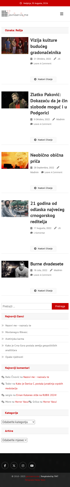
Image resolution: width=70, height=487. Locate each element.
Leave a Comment (42, 63)
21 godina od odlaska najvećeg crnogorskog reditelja (47, 212)
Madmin (60, 119)
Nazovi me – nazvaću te (18, 325)
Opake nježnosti (14, 357)
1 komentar (39, 232)
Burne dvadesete (46, 264)
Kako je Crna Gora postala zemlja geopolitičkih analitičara (31, 348)
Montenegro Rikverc (16, 332)
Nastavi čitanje (45, 79)
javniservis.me (32, 476)
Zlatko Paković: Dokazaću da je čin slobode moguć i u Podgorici (48, 103)
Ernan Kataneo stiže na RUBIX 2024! (36, 395)
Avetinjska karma (14, 338)
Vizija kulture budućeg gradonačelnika (45, 46)
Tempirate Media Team (35, 480)
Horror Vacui (22, 401)
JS (59, 58)
